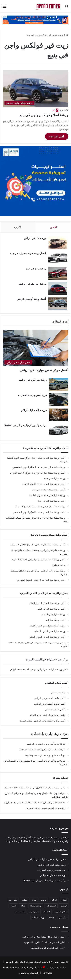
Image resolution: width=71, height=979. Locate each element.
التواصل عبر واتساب (28, 972)
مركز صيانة (34, 911)
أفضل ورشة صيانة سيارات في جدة (48, 472)
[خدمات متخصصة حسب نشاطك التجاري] (35, 19)
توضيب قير (51, 905)
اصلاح (64, 900)
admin (63, 110)
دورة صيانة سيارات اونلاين (34, 410)
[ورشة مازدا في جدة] (57, 273)
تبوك (34, 900)
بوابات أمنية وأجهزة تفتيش (52, 755)
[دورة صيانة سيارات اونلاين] (58, 415)
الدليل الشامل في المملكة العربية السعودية (44, 942)
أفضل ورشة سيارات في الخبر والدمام (47, 603)
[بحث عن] (66, 7)
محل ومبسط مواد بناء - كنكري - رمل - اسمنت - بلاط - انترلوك (34, 787)
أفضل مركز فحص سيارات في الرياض (44, 370)
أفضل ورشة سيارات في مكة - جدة (48, 457)
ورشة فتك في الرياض (35, 238)
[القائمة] (4, 7)
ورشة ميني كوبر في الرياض (33, 379)
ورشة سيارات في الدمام (53, 614)
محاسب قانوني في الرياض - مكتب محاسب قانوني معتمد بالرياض (34, 802)
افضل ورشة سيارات (55, 579)
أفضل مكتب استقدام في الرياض (49, 698)
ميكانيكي (63, 917)
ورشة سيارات (38, 917)
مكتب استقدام (58, 692)
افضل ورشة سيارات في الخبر (51, 608)
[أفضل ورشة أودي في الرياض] (57, 303)
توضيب (63, 905)
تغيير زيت (13, 900)
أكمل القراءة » (56, 136)
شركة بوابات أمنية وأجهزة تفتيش (49, 749)
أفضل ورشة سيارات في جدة (51, 484)
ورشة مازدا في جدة (36, 268)
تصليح (24, 900)
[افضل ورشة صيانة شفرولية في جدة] (57, 258)
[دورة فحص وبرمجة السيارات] (58, 399)
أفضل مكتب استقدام (55, 709)
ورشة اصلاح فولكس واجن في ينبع (43, 115)
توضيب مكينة (35, 905)
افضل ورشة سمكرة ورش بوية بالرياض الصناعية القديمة (38, 559)
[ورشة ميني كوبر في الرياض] (58, 384)
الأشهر (53, 227)
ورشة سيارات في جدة (54, 478)
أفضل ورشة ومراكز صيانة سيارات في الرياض (43, 936)
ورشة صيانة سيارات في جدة (51, 467)
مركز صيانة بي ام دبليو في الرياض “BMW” (25, 425)
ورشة (51, 917)
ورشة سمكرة (58, 565)
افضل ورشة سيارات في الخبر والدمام (47, 636)
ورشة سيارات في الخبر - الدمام (50, 631)
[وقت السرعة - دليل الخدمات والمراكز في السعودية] (48, 6)
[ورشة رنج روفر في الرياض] (57, 288)
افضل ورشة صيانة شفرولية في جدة (28, 253)
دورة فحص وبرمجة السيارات (32, 395)
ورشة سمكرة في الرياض (53, 550)
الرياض (54, 900)
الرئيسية (62, 35)
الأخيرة (18, 227)
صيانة (23, 905)
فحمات (47, 911)
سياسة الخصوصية (57, 967)
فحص (13, 905)
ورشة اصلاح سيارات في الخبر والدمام (47, 625)
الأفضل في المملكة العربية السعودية (48, 948)
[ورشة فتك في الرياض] (57, 243)
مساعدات (20, 911)
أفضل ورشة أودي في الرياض (31, 298)
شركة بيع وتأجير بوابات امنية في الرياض (46, 743)
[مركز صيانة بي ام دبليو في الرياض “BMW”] (58, 430)
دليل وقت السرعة (14, 962)
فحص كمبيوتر (61, 911)
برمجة (43, 900)
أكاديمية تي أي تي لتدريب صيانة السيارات (45, 808)
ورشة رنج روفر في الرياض (32, 283)
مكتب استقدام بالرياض (54, 715)
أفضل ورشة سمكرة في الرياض (50, 544)
